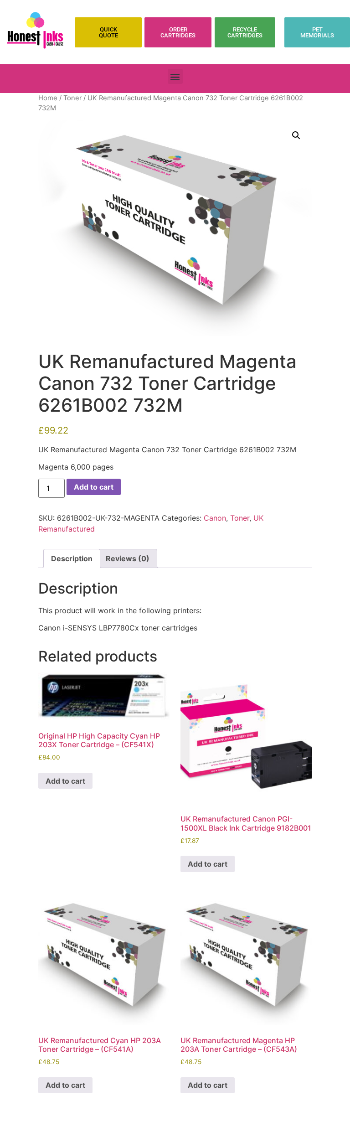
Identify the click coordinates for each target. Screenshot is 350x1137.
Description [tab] (72, 558)
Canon (215, 517)
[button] (175, 76)
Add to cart (93, 486)
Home (47, 98)
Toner (72, 98)
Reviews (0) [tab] (127, 558)
